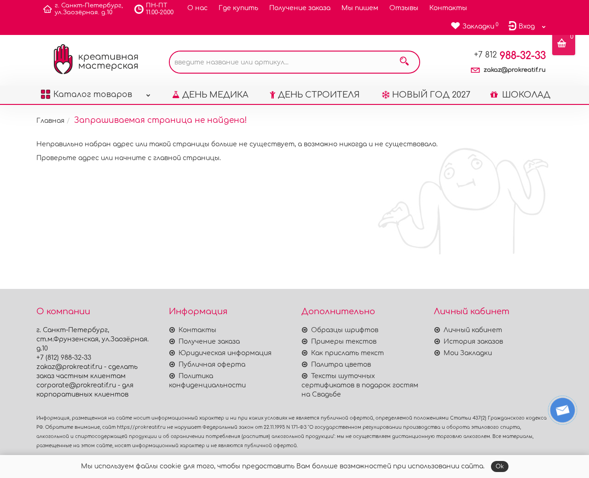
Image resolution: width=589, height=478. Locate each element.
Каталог (92, 94)
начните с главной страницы (167, 158)
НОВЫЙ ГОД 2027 (431, 94)
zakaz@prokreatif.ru (515, 70)
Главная (50, 120)
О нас (197, 8)
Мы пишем (359, 8)
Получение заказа (299, 8)
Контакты (448, 8)
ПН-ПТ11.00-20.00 (159, 9)
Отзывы (403, 8)
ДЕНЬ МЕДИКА (215, 94)
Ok (500, 466)
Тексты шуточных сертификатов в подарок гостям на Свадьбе (359, 385)
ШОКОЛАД (525, 94)
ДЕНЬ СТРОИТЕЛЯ (319, 94)
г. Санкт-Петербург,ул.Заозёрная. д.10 (89, 9)
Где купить (238, 8)
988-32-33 (510, 55)
